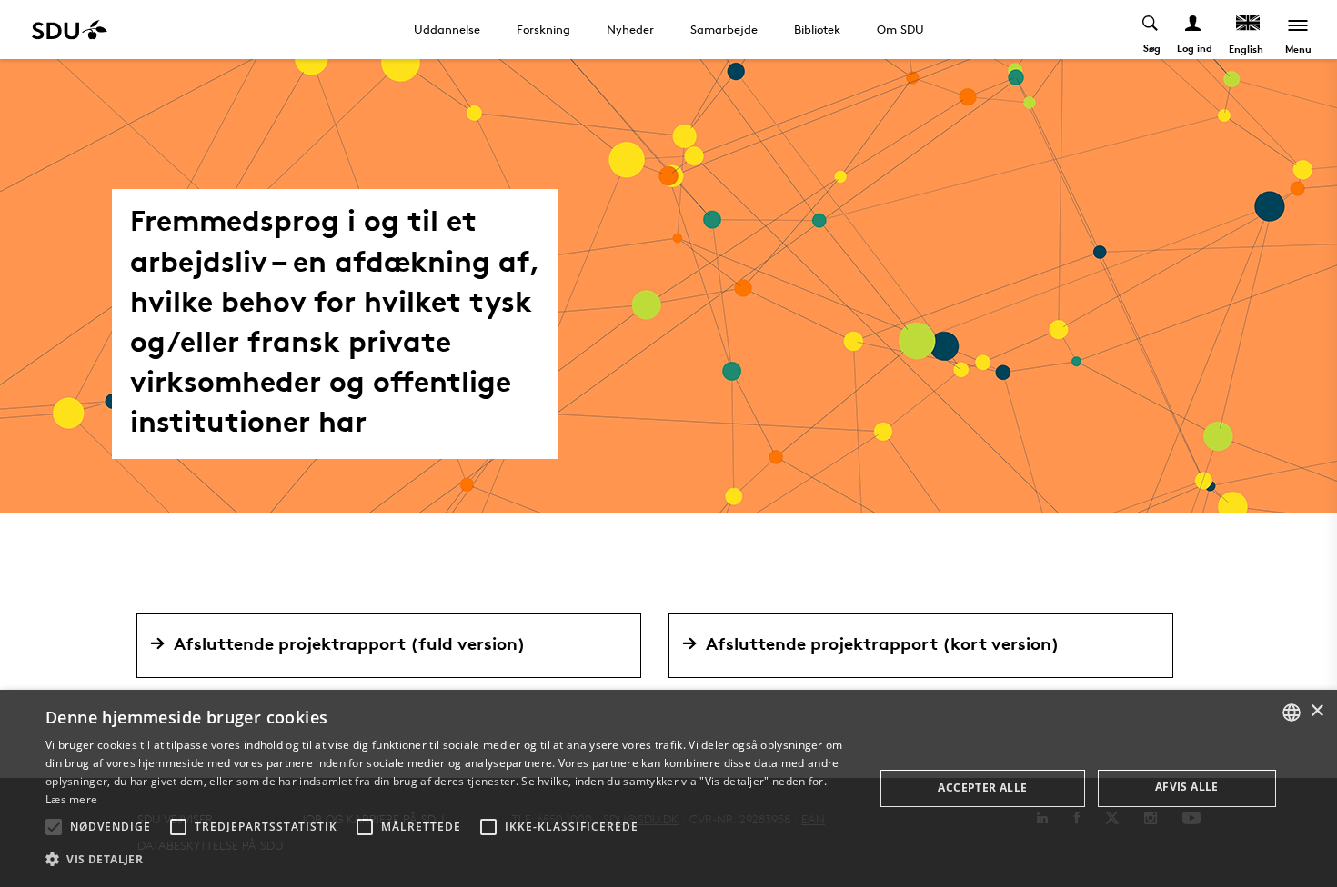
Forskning (543, 29)
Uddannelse (447, 29)
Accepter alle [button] (982, 787)
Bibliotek (817, 29)
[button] (53, 827)
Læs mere (71, 799)
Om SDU (900, 29)
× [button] (1316, 711)
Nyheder (630, 29)
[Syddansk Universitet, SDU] (69, 29)
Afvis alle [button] (1187, 786)
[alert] (668, 788)
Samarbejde (724, 29)
